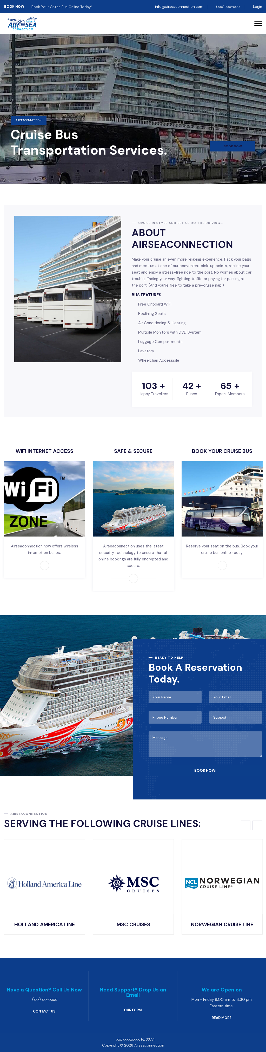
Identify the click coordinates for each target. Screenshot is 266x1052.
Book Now (14, 6)
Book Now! (205, 770)
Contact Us (44, 1011)
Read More (221, 1018)
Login (257, 6)
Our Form (133, 1010)
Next (257, 825)
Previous (245, 825)
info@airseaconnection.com (179, 6)
